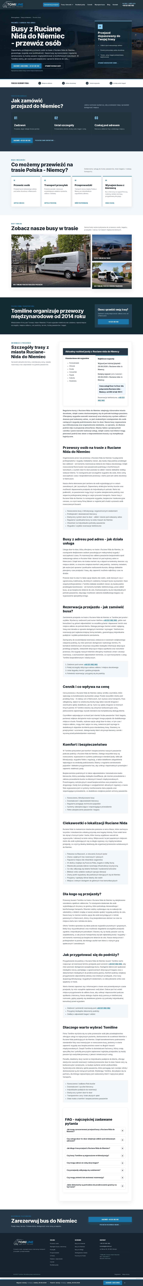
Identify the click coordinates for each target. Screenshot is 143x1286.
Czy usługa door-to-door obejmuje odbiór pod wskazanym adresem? (91, 1140)
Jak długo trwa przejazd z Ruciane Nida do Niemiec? (88, 1148)
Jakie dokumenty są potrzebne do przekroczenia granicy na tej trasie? (92, 1186)
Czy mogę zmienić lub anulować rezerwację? (85, 1178)
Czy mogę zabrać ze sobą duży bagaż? (83, 1163)
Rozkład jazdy (80, 4)
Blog (108, 4)
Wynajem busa (100, 4)
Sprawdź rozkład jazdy (53, 66)
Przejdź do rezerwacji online (110, 1225)
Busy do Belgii (79, 1249)
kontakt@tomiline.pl (106, 1246)
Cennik (89, 4)
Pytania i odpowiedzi (56, 1259)
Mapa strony (125, 1274)
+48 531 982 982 (113, 322)
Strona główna (15, 17)
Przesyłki (52, 1249)
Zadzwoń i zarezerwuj (113, 1283)
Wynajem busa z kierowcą (58, 1246)
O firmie (52, 1256)
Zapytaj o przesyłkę (50, 203)
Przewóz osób (54, 1243)
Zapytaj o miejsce (19, 203)
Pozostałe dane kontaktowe (45, 140)
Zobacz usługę (109, 203)
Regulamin (118, 1274)
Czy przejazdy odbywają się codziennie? (83, 1170)
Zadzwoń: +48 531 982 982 (21, 140)
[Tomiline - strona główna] (14, 4)
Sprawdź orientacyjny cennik (108, 63)
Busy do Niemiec (26, 17)
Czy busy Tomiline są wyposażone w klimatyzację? (88, 1156)
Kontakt (115, 4)
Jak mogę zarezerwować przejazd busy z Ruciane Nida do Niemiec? (91, 1131)
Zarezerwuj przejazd (51, 4)
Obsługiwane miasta (81, 1252)
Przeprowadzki (54, 1252)
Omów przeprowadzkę (81, 203)
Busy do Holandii (80, 1243)
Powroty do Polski (80, 1256)
